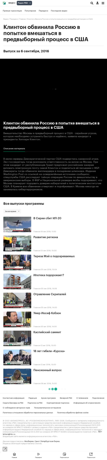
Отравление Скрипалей (49, 294)
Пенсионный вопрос (47, 370)
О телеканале (82, 397)
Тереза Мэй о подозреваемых (54, 256)
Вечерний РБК (66, 397)
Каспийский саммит (47, 332)
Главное (22, 18)
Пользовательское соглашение (47, 407)
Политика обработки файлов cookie (72, 412)
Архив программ (48, 397)
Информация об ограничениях (86, 402)
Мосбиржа (29, 441)
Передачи (43, 10)
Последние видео (59, 10)
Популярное (30, 10)
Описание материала (14, 148)
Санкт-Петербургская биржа (47, 441)
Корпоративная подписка (58, 402)
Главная (14, 457)
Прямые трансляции (12, 10)
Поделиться (91, 457)
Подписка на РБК (35, 402)
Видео (11, 3)
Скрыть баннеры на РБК (13, 402)
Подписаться (64, 457)
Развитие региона (45, 237)
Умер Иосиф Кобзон (47, 313)
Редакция (33, 397)
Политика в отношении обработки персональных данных (28, 412)
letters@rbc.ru (9, 433)
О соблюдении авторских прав (16, 407)
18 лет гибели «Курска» (49, 351)
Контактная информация (13, 397)
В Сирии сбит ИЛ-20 (47, 218)
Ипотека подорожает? (48, 275)
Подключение (98, 397)
